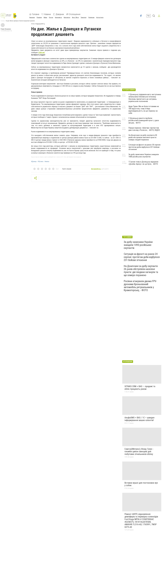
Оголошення (74, 14)
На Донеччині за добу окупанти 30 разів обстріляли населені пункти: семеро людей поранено (142, 137)
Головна (35, 14)
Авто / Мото (75, 17)
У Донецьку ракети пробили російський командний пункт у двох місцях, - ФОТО (143, 120)
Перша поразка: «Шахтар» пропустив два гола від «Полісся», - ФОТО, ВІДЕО (144, 129)
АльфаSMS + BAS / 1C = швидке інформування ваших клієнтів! (139, 419)
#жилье (47, 161)
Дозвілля (39, 17)
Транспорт (83, 17)
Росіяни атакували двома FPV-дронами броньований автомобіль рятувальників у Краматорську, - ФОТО (140, 286)
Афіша (45, 17)
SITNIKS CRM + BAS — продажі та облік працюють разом (139, 387)
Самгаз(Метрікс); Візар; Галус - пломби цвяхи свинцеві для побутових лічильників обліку (139, 451)
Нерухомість (58, 17)
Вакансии (32, 17)
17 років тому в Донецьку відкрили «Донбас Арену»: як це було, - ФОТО (143, 163)
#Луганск (40, 161)
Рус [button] (148, 16)
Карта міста (67, 17)
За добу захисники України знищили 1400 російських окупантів (143, 155)
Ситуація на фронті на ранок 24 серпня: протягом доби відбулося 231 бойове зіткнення (142, 256)
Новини (47, 14)
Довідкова (91, 17)
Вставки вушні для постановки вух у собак (141, 484)
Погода (51, 17)
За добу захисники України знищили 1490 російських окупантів (138, 244)
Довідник (60, 14)
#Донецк (34, 161)
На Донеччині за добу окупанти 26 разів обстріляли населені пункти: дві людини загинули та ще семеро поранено (141, 271)
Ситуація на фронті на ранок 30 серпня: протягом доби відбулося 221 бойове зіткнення (144, 147)
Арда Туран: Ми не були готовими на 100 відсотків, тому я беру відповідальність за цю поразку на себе (143, 109)
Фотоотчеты (99, 17)
